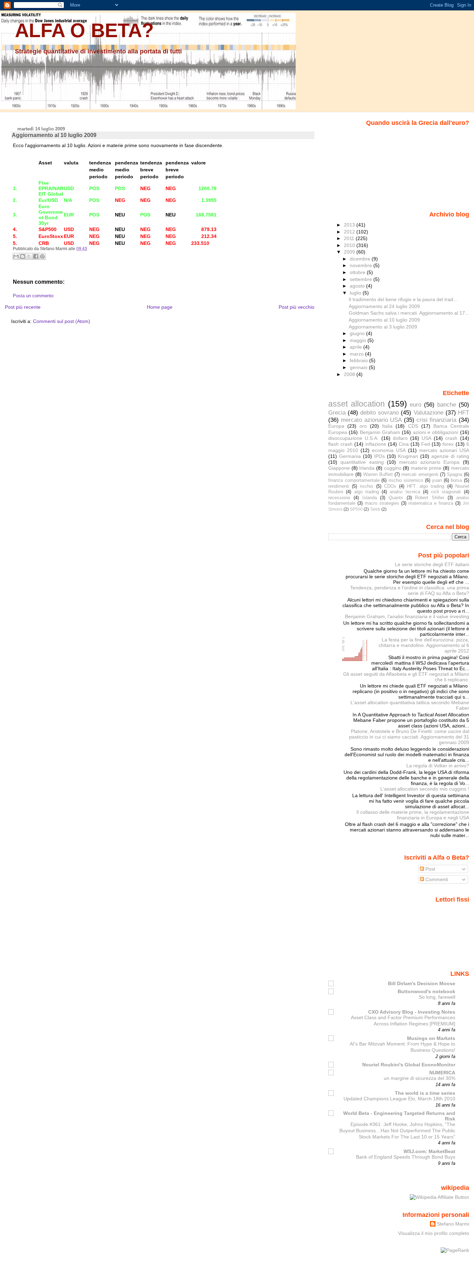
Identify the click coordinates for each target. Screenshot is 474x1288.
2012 (350, 231)
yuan (437, 480)
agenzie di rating (450, 456)
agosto (358, 286)
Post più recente (23, 307)
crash (451, 438)
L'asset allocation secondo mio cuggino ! (424, 789)
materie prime (426, 468)
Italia (387, 426)
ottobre (358, 272)
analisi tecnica (405, 491)
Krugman (408, 456)
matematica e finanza (430, 503)
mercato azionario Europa (429, 462)
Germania (350, 456)
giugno (358, 333)
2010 (350, 245)
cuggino (392, 468)
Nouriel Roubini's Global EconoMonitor (408, 1064)
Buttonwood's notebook (426, 991)
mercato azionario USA (371, 419)
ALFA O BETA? (84, 30)
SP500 (356, 509)
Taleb (375, 509)
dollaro (400, 438)
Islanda (369, 497)
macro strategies (382, 503)
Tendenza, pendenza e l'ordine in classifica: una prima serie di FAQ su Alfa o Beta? (409, 590)
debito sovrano (379, 412)
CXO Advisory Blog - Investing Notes (411, 1012)
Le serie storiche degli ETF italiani (432, 564)
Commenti (436, 879)
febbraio (359, 360)
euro (415, 404)
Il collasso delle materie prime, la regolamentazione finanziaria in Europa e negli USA (412, 814)
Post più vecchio (296, 307)
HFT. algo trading (425, 486)
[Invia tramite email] (15, 256)
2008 (350, 374)
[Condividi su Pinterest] (42, 256)
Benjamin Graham (380, 432)
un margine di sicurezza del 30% (419, 1078)
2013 (350, 225)
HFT (463, 412)
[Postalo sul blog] (22, 256)
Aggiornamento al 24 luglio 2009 (384, 306)
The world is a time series (425, 1093)
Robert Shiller (429, 497)
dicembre (361, 259)
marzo (357, 354)
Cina (404, 444)
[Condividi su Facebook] (35, 256)
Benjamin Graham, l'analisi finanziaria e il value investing (407, 616)
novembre (361, 265)
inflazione (375, 444)
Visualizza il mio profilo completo (433, 1233)
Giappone (339, 468)
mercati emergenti (419, 474)
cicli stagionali (446, 491)
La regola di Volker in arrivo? (437, 765)
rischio (366, 486)
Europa (336, 426)
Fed (425, 444)
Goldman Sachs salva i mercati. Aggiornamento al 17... (409, 313)
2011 (350, 238)
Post (429, 869)
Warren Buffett (378, 474)
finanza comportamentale (354, 480)
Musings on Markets (431, 1038)
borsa (456, 480)
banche (446, 404)
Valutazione (428, 412)
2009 (350, 252)
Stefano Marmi (453, 1224)
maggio (358, 340)
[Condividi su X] (29, 256)
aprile (356, 347)
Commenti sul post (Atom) (61, 321)
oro (363, 426)
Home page (159, 307)
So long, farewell (437, 997)
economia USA (389, 450)
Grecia (337, 412)
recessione (339, 497)
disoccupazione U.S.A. (353, 438)
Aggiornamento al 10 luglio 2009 (54, 135)
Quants (396, 497)
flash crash (340, 444)
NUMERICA (442, 1072)
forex (448, 444)
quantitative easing (361, 462)
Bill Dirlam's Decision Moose (421, 983)
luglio (356, 293)
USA (426, 438)
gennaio (359, 367)
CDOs (390, 486)
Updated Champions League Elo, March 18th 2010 (399, 1098)
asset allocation (356, 403)
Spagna (454, 474)
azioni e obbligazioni (435, 432)
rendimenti (338, 486)
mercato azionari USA (444, 450)
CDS (413, 426)
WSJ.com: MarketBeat (429, 1151)
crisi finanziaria (436, 419)
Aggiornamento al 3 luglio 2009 (383, 327)
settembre (361, 279)
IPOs (379, 456)
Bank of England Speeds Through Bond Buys (405, 1157)
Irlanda (366, 468)
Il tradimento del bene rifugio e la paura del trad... (403, 299)
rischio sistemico (406, 480)
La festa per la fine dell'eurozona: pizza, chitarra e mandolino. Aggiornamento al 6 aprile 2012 (424, 645)
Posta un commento (33, 295)
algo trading (366, 491)
